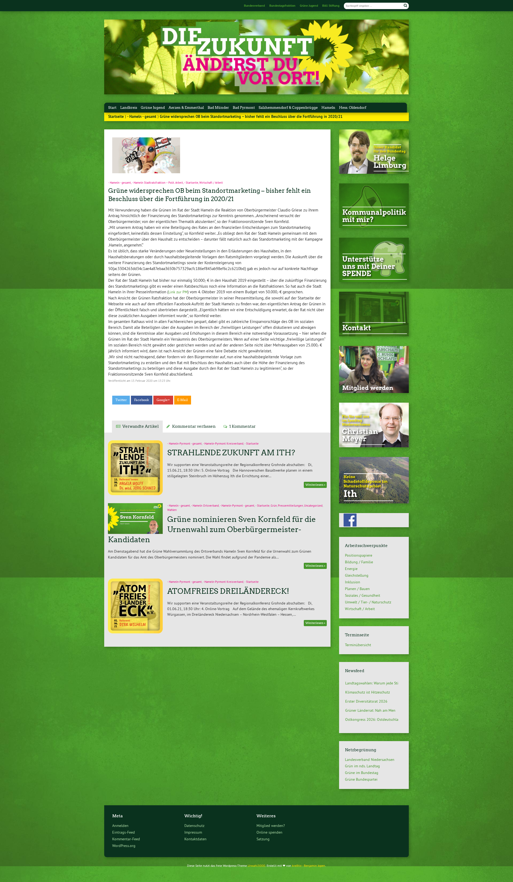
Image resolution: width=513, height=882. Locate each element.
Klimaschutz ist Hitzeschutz (367, 683)
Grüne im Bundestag (361, 772)
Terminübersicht (358, 644)
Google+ (163, 400)
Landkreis (128, 107)
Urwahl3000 (256, 866)
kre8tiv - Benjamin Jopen (308, 866)
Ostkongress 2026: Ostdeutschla (371, 710)
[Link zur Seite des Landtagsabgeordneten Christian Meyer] (374, 445)
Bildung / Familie (359, 562)
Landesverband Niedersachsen (369, 759)
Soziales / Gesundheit (362, 595)
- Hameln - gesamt (141, 116)
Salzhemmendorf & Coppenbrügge (288, 107)
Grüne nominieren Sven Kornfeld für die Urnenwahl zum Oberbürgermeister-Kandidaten (212, 529)
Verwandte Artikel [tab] (140, 426)
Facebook (141, 400)
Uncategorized (313, 505)
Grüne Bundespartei (361, 779)
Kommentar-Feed (126, 839)
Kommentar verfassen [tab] (194, 426)
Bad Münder (218, 107)
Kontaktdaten (195, 839)
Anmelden (120, 825)
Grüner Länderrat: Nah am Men (370, 701)
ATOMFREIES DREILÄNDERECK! (228, 591)
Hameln (328, 107)
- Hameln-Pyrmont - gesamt (184, 443)
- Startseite (191, 182)
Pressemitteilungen (290, 505)
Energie (351, 568)
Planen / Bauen (357, 588)
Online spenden (269, 832)
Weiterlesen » (315, 485)
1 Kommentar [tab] (242, 426)
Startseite (116, 116)
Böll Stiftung (330, 5)
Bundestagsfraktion (282, 5)
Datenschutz (194, 825)
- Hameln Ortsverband (205, 505)
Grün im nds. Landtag (362, 766)
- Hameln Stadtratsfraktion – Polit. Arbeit (157, 182)
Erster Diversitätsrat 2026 (366, 692)
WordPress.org (123, 845)
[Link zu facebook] (374, 525)
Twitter (121, 400)
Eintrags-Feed (123, 832)
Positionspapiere (358, 555)
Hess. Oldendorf (352, 107)
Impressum (193, 832)
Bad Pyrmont (244, 107)
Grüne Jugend (309, 5)
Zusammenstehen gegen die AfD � (374, 719)
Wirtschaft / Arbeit (211, 182)
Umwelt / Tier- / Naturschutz (368, 602)
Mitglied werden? (270, 825)
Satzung (263, 839)
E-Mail (182, 400)
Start (112, 107)
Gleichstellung (356, 575)
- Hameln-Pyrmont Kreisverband (223, 443)
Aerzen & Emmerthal (186, 107)
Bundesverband (254, 5)
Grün (274, 505)
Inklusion (352, 582)
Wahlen (172, 510)
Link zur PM (178, 292)
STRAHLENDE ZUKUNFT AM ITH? (231, 452)
